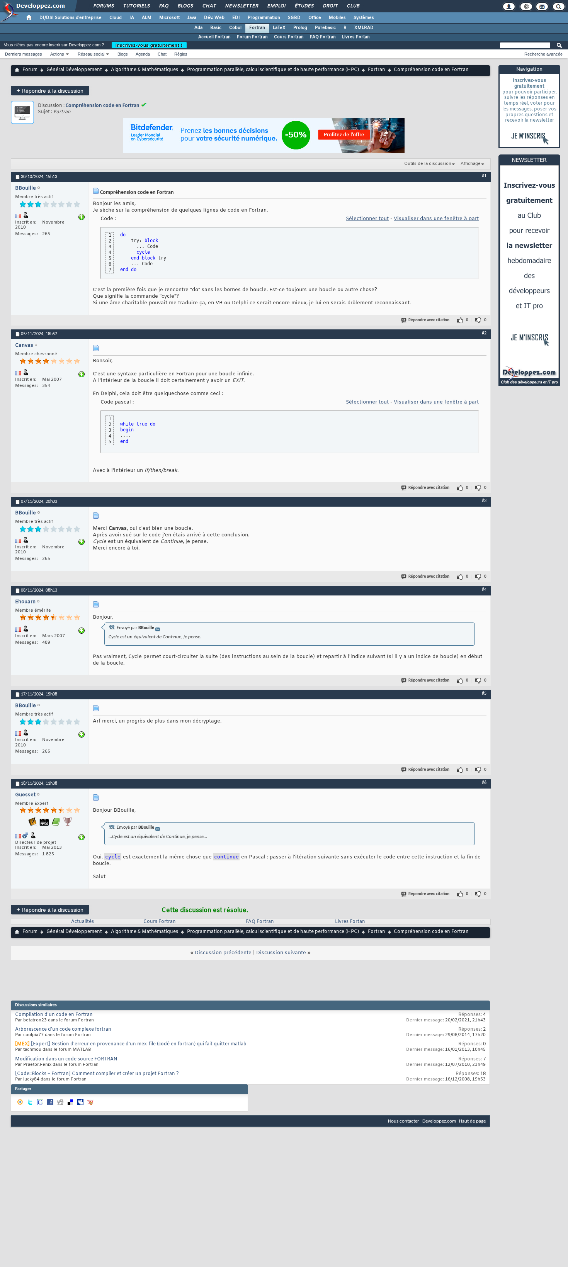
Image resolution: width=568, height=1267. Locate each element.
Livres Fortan (356, 37)
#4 (484, 589)
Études (304, 6)
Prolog (300, 28)
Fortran (257, 28)
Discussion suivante (281, 953)
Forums (103, 6)
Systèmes (364, 17)
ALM (146, 17)
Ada (198, 28)
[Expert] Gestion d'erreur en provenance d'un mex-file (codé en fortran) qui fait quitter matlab (139, 1044)
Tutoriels (136, 6)
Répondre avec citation (428, 320)
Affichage (471, 163)
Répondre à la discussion (50, 90)
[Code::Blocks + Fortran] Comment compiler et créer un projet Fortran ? (97, 1074)
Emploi (276, 6)
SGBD (294, 17)
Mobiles (337, 17)
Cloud (115, 17)
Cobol (235, 28)
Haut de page (472, 1121)
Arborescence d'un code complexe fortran (63, 1029)
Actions (57, 54)
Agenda (143, 54)
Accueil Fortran (214, 37)
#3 (484, 501)
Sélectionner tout (367, 218)
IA (131, 17)
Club (353, 6)
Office (314, 17)
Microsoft (169, 17)
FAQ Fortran (323, 37)
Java (191, 17)
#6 (484, 782)
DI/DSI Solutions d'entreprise (70, 17)
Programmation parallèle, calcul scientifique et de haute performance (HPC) (273, 70)
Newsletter (241, 6)
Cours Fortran (289, 37)
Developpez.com (439, 1121)
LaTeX (279, 28)
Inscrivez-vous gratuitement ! (149, 45)
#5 (484, 693)
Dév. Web (214, 17)
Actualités (82, 922)
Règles (180, 54)
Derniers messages (23, 54)
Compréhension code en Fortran (102, 106)
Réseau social (91, 54)
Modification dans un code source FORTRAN (66, 1059)
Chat (208, 6)
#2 (484, 333)
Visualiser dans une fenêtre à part (436, 218)
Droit (330, 6)
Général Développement (74, 70)
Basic (215, 28)
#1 (484, 176)
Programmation (264, 17)
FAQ (163, 6)
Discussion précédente (223, 953)
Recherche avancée (543, 54)
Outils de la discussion (427, 163)
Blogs (185, 6)
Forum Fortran (252, 37)
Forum (29, 70)
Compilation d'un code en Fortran (54, 1015)
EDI (236, 17)
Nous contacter (403, 1121)
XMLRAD (364, 28)
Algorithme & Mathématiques (144, 70)
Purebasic (325, 28)
